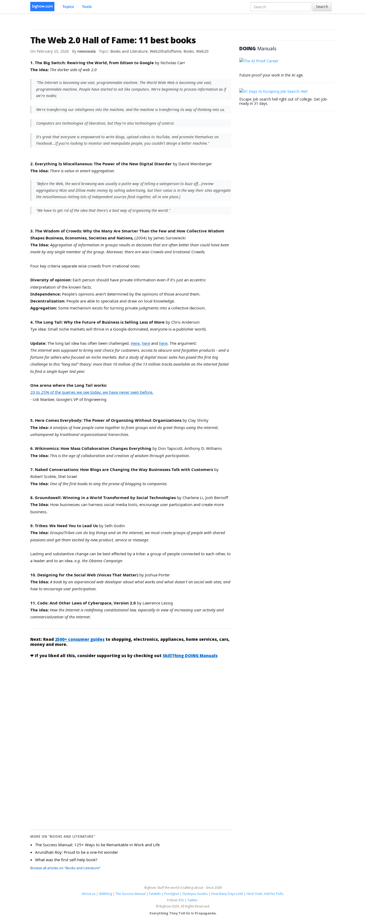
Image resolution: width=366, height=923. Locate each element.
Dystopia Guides (195, 893)
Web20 (202, 51)
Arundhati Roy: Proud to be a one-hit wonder (76, 852)
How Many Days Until (227, 893)
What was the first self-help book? (66, 859)
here (146, 343)
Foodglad (171, 893)
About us (88, 893)
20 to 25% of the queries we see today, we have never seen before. (91, 392)
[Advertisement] (130, 702)
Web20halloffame (165, 51)
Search (322, 6)
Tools (87, 6)
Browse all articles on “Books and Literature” (65, 867)
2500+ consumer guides (79, 639)
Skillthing (105, 893)
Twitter (192, 900)
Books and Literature (129, 51)
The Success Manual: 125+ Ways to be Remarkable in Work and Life (97, 844)
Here (135, 343)
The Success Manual (130, 893)
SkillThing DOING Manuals (190, 655)
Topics (68, 6)
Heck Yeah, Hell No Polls (265, 893)
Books (189, 51)
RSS (181, 900)
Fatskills (155, 893)
